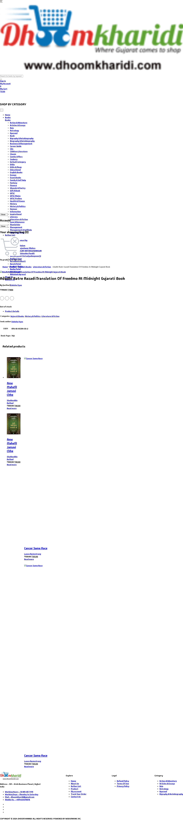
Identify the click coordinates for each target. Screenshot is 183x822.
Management (16, 227)
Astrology (14, 130)
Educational (15, 169)
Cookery (13, 159)
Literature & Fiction (19, 219)
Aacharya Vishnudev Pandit (22, 253)
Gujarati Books (24, 267)
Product (13, 267)
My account (76, 791)
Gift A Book (15, 190)
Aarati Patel (15, 264)
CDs (11, 149)
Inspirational (16, 214)
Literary (14, 216)
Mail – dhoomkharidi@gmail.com (19, 797)
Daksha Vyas (16, 285)
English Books (16, 172)
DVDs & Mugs (16, 167)
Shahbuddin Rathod (12, 401)
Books (14, 96)
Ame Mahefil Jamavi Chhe (12, 389)
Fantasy (13, 183)
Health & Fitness (17, 201)
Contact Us (73, 96)
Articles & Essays (17, 125)
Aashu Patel (15, 269)
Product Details (12, 311)
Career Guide (15, 146)
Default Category (18, 162)
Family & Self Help (18, 180)
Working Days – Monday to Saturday (21, 794)
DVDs (12, 164)
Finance (13, 185)
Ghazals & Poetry (17, 188)
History (13, 203)
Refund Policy (123, 781)
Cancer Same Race (35, 548)
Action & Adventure (18, 122)
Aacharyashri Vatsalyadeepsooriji (25, 256)
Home (4, 96)
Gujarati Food (43, 96)
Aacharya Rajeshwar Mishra (22, 248)
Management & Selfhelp (21, 230)
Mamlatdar (15, 224)
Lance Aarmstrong (32, 554)
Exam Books (15, 177)
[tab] (94, 311)
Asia (12, 128)
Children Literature (19, 151)
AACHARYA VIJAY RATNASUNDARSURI (26, 250)
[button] (1, 1)
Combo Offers (16, 156)
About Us (60, 96)
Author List (10, 235)
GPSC (12, 193)
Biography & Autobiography (22, 141)
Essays (13, 175)
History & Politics (18, 206)
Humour (13, 209)
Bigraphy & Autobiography (21, 138)
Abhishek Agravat (18, 274)
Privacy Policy (123, 786)
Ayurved (13, 133)
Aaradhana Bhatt (18, 261)
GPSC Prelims (16, 198)
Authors (27, 96)
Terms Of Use (123, 783)
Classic (13, 154)
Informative (15, 211)
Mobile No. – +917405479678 (17, 799)
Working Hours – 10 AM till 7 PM (19, 792)
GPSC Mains (15, 196)
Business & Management (21, 143)
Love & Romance (17, 222)
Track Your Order (78, 794)
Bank (12, 135)
